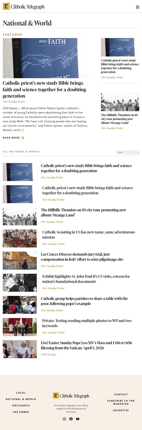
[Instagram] (64, 419)
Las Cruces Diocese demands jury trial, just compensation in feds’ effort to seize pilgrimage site (82, 256)
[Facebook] (71, 419)
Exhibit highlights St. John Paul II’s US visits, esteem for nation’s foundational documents (86, 279)
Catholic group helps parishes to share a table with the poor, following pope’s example (84, 301)
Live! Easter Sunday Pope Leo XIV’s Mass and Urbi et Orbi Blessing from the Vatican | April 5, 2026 (86, 345)
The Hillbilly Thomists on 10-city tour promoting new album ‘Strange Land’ (120, 119)
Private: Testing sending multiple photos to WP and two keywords (87, 323)
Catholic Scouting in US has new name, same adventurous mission (88, 234)
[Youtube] (77, 419)
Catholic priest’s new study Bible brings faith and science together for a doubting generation (44, 89)
